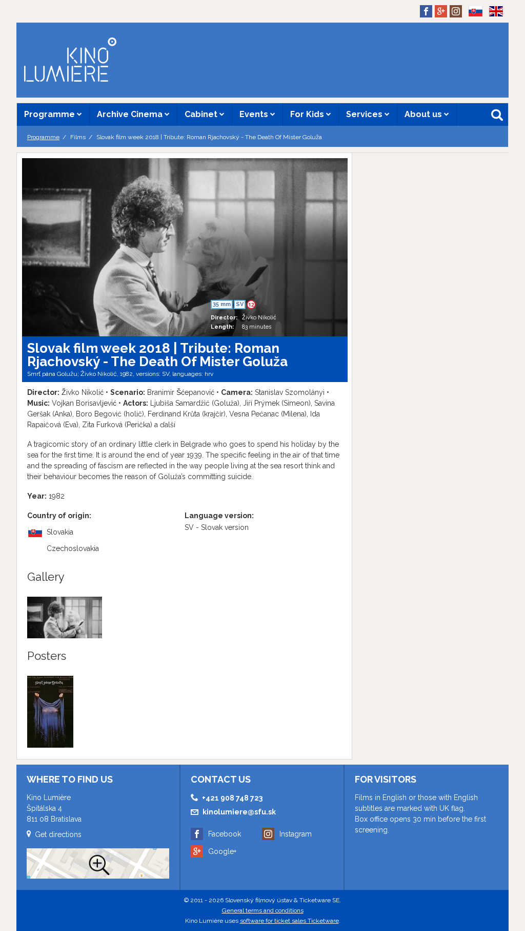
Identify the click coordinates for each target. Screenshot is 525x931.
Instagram (295, 834)
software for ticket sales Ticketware (289, 920)
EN (492, 28)
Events (254, 114)
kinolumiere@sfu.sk (239, 812)
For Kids (308, 114)
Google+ (222, 851)
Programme (50, 114)
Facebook (224, 834)
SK (472, 28)
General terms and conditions (263, 910)
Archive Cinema (131, 114)
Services (365, 114)
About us (424, 114)
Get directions (58, 834)
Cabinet (202, 114)
